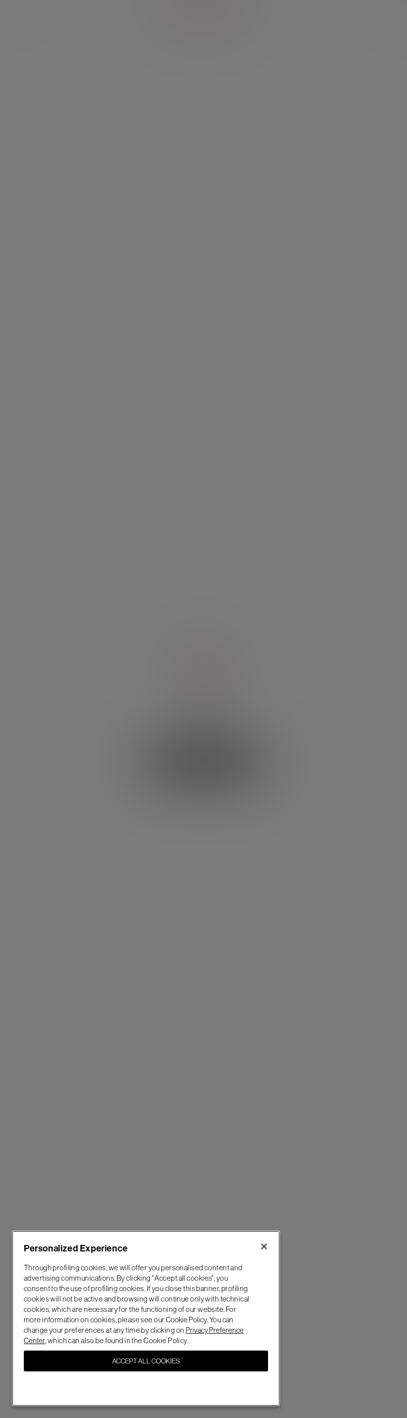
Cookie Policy (186, 1319)
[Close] (264, 1246)
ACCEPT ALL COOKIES (146, 1361)
